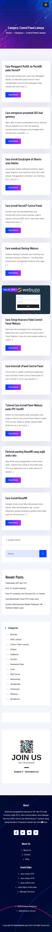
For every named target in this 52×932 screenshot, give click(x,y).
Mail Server (15, 674)
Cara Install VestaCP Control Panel (23, 205)
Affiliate (13, 634)
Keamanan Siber (17, 664)
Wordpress (15, 699)
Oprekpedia (15, 684)
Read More (13, 95)
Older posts (13, 540)
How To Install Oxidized (15, 588)
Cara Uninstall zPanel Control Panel (24, 366)
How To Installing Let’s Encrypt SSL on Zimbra (25, 594)
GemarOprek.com (20, 925)
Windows (14, 694)
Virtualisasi (15, 689)
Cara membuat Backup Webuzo (21, 248)
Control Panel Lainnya (19, 644)
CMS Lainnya (15, 639)
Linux (12, 669)
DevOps (13, 659)
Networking (15, 679)
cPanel (13, 649)
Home (8, 33)
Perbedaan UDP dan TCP (16, 583)
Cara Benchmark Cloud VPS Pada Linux (22, 599)
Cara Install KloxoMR (16, 498)
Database (14, 654)
